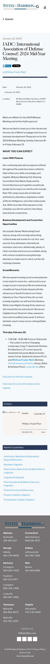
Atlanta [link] (6, 552)
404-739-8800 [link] (11, 555)
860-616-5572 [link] (32, 540)
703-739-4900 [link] (33, 612)
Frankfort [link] (8, 576)
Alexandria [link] (30, 608)
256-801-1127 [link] (10, 540)
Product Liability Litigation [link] (17, 495)
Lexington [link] (8, 585)
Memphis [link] (8, 608)
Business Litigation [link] (13, 464)
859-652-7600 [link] (11, 570)
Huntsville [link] (8, 537)
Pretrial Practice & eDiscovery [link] (18, 490)
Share (8, 66)
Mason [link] (28, 567)
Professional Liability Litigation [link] (19, 499)
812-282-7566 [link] (32, 555)
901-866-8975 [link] (11, 612)
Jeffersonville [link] (31, 552)
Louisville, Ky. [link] (32, 367)
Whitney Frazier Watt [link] (15, 72)
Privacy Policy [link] (39, 649)
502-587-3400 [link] (11, 597)
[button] (45, 6)
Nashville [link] (7, 617)
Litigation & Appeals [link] (14, 477)
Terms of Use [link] (25, 652)
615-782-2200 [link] (10, 621)
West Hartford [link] (32, 537)
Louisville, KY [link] (39, 414)
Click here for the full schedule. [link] (18, 377)
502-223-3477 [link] (10, 579)
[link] (20, 6)
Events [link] (9, 19)
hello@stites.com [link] (27, 633)
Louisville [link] (8, 594)
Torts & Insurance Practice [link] (21, 363)
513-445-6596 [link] (32, 570)
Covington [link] (8, 567)
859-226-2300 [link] (11, 588)
